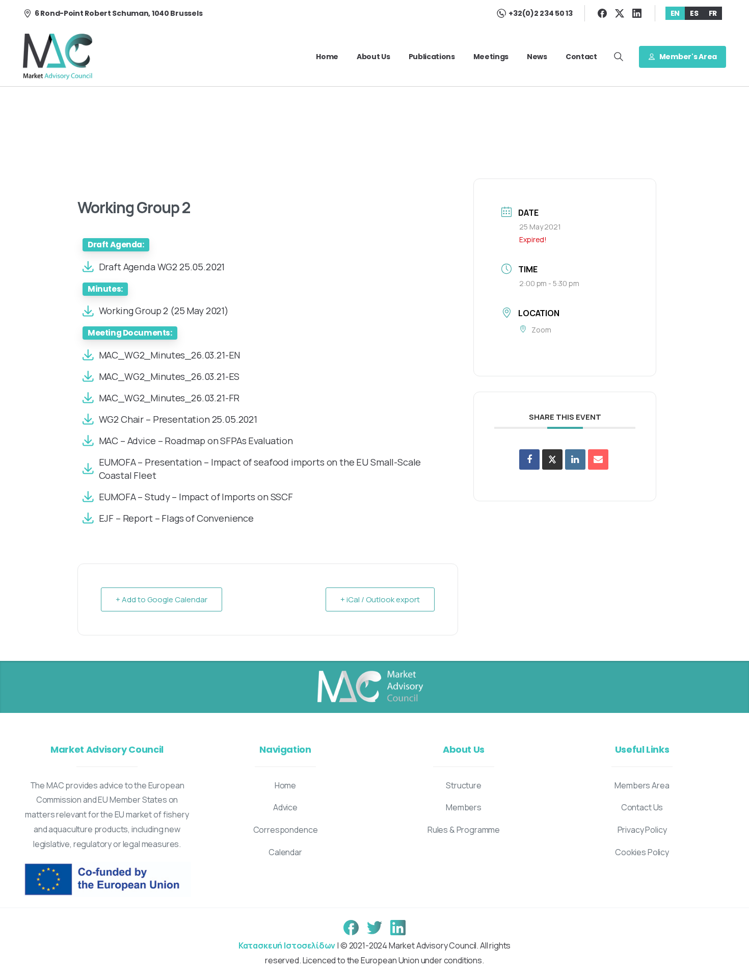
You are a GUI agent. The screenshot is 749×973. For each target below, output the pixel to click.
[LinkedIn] (636, 13)
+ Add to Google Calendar (161, 599)
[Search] (618, 56)
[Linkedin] (575, 459)
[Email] (598, 459)
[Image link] (369, 687)
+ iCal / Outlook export (380, 599)
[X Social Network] (552, 459)
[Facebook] (602, 13)
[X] (619, 13)
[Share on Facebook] (529, 459)
